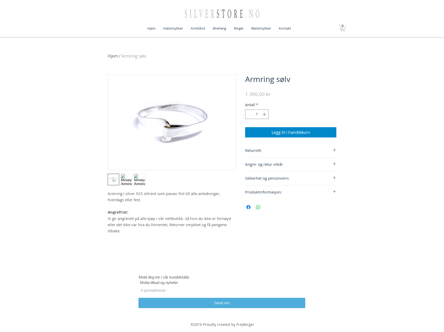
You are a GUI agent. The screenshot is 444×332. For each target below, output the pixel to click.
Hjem (113, 56)
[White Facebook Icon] (204, 259)
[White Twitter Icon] (222, 259)
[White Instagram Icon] (239, 259)
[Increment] (265, 114)
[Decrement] (249, 114)
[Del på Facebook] (248, 207)
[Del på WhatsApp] (258, 207)
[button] (343, 28)
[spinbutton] (257, 114)
